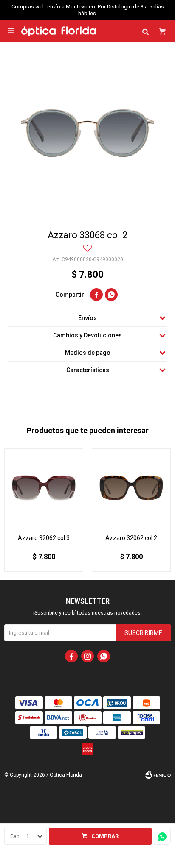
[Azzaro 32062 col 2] (131, 487)
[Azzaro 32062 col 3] (43, 487)
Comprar (105, 836)
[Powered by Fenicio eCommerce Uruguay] (158, 774)
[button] (145, 31)
